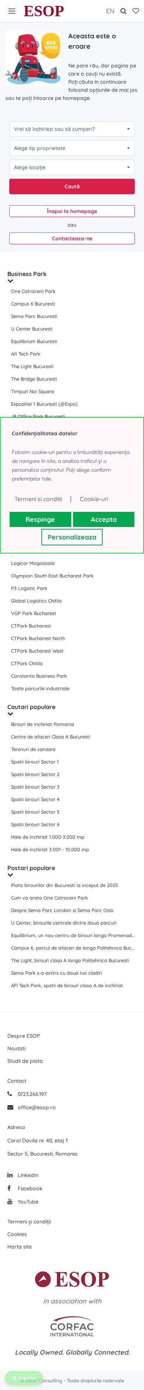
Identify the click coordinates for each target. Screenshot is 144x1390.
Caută (72, 186)
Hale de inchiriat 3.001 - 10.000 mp (50, 849)
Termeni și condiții (29, 1221)
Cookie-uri (94, 499)
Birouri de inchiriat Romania (42, 724)
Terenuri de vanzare (33, 749)
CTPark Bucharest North (38, 638)
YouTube (27, 1201)
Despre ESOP (23, 1036)
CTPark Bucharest (31, 626)
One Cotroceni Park (33, 291)
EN (110, 11)
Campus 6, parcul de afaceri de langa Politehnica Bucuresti (74, 948)
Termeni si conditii (38, 499)
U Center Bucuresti (31, 329)
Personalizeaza (72, 537)
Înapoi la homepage (72, 211)
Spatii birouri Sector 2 (35, 774)
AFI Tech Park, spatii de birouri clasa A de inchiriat (67, 985)
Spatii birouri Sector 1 (35, 762)
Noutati (16, 1048)
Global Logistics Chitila (36, 601)
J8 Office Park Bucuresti (38, 416)
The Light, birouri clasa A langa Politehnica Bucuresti (70, 960)
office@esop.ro (37, 1107)
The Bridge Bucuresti (34, 379)
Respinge (40, 519)
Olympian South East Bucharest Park (52, 576)
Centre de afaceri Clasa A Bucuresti (50, 737)
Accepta (104, 519)
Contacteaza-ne (72, 238)
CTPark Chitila (26, 663)
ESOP (44, 11)
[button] (72, 129)
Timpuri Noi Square (32, 391)
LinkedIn (27, 1175)
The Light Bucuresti (32, 366)
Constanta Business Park (39, 676)
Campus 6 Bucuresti (33, 304)
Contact (17, 1081)
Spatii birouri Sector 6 (35, 824)
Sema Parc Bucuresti (34, 316)
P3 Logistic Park (29, 588)
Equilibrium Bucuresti (34, 341)
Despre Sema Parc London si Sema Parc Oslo (62, 910)
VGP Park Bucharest (33, 613)
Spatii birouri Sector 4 (35, 799)
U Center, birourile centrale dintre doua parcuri (63, 923)
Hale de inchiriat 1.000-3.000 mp (47, 837)
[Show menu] (12, 11)
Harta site (19, 1246)
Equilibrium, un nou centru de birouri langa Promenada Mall (74, 935)
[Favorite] (136, 11)
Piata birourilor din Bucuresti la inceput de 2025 (64, 885)
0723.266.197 (31, 1094)
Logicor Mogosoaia (33, 563)
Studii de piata (25, 1061)
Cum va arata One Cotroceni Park (49, 898)
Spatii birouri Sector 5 (35, 812)
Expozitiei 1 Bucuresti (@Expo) (44, 404)
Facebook (29, 1188)
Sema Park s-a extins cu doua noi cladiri (56, 973)
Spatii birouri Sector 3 (35, 787)
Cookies (17, 1234)
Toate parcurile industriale (40, 688)
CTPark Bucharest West (37, 651)
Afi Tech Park (25, 354)
